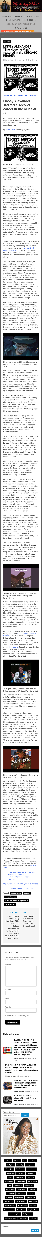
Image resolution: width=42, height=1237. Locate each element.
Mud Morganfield (20, 1201)
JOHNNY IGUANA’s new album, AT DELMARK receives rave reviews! (26, 1098)
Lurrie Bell (9, 1197)
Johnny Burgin (10, 1189)
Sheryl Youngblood (14, 1214)
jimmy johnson (29, 1185)
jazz (10, 1185)
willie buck (33, 1218)
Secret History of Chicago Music (16, 901)
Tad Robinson (23, 1218)
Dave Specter (10, 1173)
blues (24, 1161)
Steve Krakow (11, 130)
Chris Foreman (20, 1169)
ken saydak (31, 1193)
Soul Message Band (10, 1218)
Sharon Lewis (20, 1210)
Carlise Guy (20, 1165)
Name (8, 990)
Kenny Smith (21, 1193)
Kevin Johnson (9, 60)
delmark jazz (30, 1177)
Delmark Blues (19, 1177)
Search (25, 1115)
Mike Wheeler (19, 1197)
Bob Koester (13, 647)
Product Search (8, 1112)
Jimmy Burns (18, 1185)
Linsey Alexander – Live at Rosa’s (20, 888)
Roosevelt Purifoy (9, 1210)
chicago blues (16, 893)
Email (8, 998)
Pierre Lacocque (22, 1206)
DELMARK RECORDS (21, 20)
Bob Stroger (33, 1161)
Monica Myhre (9, 1201)
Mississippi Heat (30, 1197)
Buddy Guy (10, 1165)
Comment (9, 964)
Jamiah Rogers (32, 1181)
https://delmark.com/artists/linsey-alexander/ (20, 884)
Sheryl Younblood (33, 1210)
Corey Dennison (31, 1169)
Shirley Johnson (27, 1214)
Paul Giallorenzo (9, 1206)
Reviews (7, 42)
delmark (27, 893)
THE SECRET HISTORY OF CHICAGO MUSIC (20, 95)
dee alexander (30, 1173)
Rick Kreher (33, 1206)
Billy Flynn (17, 1161)
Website (8, 1007)
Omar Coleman (33, 1201)
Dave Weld (20, 1173)
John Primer (32, 1189)
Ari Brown (8, 1161)
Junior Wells (10, 1193)
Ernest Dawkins (21, 1181)
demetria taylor (9, 1181)
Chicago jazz (9, 1169)
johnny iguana (21, 1189)
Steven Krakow (10, 905)
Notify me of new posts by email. (19, 1016)
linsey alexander (10, 897)
